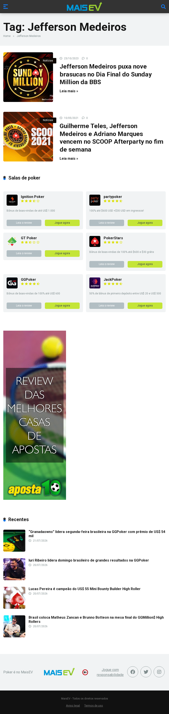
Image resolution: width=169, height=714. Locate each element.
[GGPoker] (12, 287)
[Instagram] (159, 671)
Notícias (48, 60)
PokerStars (113, 238)
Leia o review (24, 222)
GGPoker (28, 279)
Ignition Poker (32, 197)
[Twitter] (145, 671)
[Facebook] (132, 671)
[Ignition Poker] (12, 204)
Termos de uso (93, 705)
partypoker (113, 197)
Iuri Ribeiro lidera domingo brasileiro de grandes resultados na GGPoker (89, 560)
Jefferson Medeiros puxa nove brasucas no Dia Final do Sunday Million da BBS (106, 74)
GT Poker (29, 238)
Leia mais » (69, 91)
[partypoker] (94, 204)
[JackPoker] (94, 287)
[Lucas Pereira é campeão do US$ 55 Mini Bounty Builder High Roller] (14, 607)
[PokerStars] (94, 246)
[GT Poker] (12, 246)
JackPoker (113, 279)
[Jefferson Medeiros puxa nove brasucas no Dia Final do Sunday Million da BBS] (28, 77)
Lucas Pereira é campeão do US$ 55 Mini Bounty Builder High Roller (85, 589)
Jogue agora (62, 222)
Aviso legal (73, 705)
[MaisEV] (84, 6)
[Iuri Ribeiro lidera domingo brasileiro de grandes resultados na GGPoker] (14, 579)
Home (7, 36)
